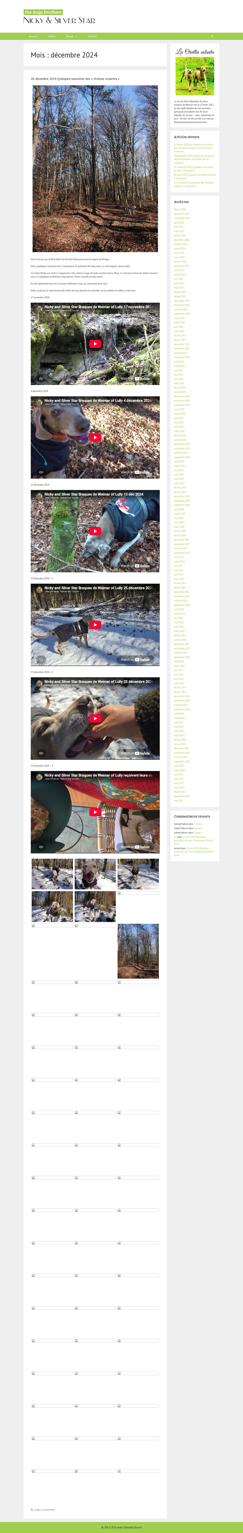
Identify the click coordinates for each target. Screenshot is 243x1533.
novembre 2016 (182, 596)
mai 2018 (178, 518)
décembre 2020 (181, 396)
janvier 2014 (180, 744)
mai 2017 (178, 570)
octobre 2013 (180, 757)
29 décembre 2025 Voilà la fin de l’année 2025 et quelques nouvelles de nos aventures (194, 159)
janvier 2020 (180, 439)
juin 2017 (178, 565)
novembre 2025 (182, 218)
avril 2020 (179, 426)
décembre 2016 (181, 591)
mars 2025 (179, 231)
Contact (92, 36)
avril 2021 (179, 379)
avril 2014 (179, 731)
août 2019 (179, 461)
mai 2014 (178, 726)
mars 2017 (179, 578)
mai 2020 (178, 422)
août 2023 (179, 270)
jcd (175, 836)
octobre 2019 (180, 452)
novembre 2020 (182, 400)
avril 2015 (179, 678)
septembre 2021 (182, 357)
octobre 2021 (180, 352)
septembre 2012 (182, 796)
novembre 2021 (182, 348)
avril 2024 (179, 252)
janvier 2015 (180, 691)
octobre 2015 (180, 652)
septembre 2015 (182, 657)
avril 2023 (179, 283)
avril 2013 (179, 783)
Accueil (33, 36)
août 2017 (179, 557)
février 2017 (180, 583)
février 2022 (180, 335)
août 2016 (179, 609)
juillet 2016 (179, 613)
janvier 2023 (180, 296)
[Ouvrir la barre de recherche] (212, 36)
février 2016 (180, 635)
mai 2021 (178, 374)
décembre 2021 (181, 344)
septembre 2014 (182, 709)
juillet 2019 (179, 465)
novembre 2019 (182, 448)
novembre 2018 (182, 500)
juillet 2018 (179, 513)
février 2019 (180, 487)
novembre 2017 (182, 544)
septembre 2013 (182, 761)
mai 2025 (178, 226)
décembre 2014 (181, 696)
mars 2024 (179, 257)
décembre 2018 (181, 496)
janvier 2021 (180, 391)
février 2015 (180, 687)
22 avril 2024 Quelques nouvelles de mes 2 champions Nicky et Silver (193, 840)
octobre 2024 (180, 244)
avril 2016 (179, 626)
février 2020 (180, 435)
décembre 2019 (181, 444)
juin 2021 (178, 370)
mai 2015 (178, 674)
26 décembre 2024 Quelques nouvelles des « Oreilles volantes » (75, 79)
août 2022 (179, 318)
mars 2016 (179, 631)
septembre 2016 (182, 605)
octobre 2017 (180, 548)
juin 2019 (178, 470)
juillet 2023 (179, 274)
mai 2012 (178, 800)
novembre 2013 (182, 752)
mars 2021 (179, 383)
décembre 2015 (181, 644)
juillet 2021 (179, 365)
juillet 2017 (179, 561)
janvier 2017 (180, 587)
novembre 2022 (182, 305)
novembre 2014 (182, 700)
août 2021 (179, 361)
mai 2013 (178, 778)
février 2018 (180, 531)
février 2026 (180, 209)
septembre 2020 (182, 405)
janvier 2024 (180, 261)
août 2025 (179, 222)
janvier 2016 (180, 639)
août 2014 (179, 713)
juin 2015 (178, 670)
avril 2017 (179, 574)
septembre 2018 (182, 505)
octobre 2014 (180, 704)
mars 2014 (179, 735)
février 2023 (180, 292)
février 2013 (180, 791)
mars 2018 (179, 526)
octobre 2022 (180, 309)
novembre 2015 (182, 648)
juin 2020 (178, 418)
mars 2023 (179, 287)
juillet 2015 (179, 665)
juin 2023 (178, 278)
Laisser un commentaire (44, 1510)
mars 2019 (179, 483)
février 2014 (180, 739)
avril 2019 (179, 478)
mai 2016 (178, 622)
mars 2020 (179, 431)
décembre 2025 (181, 213)
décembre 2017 (181, 539)
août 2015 (179, 661)
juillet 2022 (179, 322)
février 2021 (180, 387)
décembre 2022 (181, 300)
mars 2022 (179, 331)
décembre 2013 (181, 748)
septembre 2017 (182, 552)
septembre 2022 (182, 313)
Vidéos (52, 36)
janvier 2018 (180, 535)
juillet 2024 (179, 248)
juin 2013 (178, 774)
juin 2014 (178, 722)
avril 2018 (179, 522)
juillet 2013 (179, 770)
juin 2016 (178, 618)
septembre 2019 (182, 457)
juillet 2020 (179, 413)
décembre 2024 (181, 239)
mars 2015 (179, 683)
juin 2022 (178, 326)
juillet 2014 (179, 718)
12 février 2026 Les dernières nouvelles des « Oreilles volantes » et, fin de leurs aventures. (193, 148)
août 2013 (179, 765)
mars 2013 (179, 787)
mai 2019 (178, 474)
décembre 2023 (181, 266)
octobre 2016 (180, 600)
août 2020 (179, 409)
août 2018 (179, 509)
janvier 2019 (180, 492)
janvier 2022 (180, 339)
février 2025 (180, 235)
